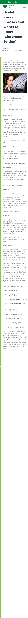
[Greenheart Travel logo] (9, 7)
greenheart (4, 1)
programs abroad (16, 2)
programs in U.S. (10, 2)
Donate (25, 1)
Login (21, 1)
